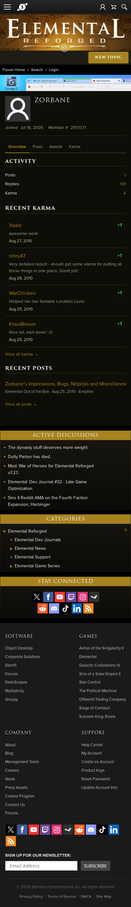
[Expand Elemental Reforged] (4, 532)
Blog (9, 753)
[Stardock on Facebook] (48, 597)
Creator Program (19, 796)
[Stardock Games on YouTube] (60, 597)
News (10, 779)
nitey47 (17, 255)
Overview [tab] (17, 147)
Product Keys (93, 770)
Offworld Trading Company (102, 699)
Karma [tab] (74, 146)
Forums (11, 813)
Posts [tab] (38, 146)
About (10, 745)
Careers (12, 770)
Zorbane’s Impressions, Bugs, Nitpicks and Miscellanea (65, 383)
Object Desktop (19, 648)
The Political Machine (98, 690)
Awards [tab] (55, 146)
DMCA (86, 896)
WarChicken (22, 292)
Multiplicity (14, 690)
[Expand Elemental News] (11, 548)
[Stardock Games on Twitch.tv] (71, 597)
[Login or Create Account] (102, 7)
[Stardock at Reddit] (42, 608)
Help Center (92, 745)
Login (54, 69)
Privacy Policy (31, 896)
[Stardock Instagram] (82, 597)
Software (19, 636)
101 (123, 184)
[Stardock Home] (22, 7)
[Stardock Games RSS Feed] (88, 608)
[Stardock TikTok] (65, 608)
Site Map (103, 896)
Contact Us (15, 804)
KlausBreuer (22, 323)
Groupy (11, 699)
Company (18, 733)
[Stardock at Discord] (54, 608)
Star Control (89, 682)
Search (37, 69)
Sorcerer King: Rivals (97, 716)
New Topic (108, 57)
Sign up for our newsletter (37, 855)
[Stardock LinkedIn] (77, 608)
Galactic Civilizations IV (99, 665)
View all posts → (21, 404)
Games (88, 636)
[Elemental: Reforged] (66, 35)
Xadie (15, 225)
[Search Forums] (124, 7)
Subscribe (95, 866)
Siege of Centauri (94, 708)
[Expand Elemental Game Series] (11, 566)
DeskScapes (16, 682)
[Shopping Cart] (113, 7)
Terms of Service (62, 896)
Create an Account (97, 761)
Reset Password (95, 779)
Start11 (10, 665)
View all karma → (21, 354)
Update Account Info (99, 787)
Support (93, 733)
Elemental (88, 656)
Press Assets (16, 787)
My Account (91, 753)
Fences (11, 674)
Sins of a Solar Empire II (100, 674)
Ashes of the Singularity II (101, 648)
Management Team (22, 761)
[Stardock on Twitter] (37, 597)
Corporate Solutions (22, 656)
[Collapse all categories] (125, 530)
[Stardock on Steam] (94, 597)
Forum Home (14, 69)
